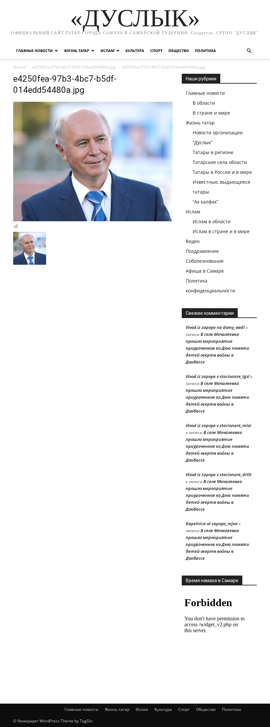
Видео (193, 241)
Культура (134, 50)
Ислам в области (211, 221)
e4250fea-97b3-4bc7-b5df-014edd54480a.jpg (74, 67)
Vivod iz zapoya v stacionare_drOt (218, 474)
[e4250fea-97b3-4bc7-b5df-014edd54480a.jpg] (93, 219)
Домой (19, 67)
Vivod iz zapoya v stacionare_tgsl (218, 376)
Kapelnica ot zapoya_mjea (212, 523)
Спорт (156, 50)
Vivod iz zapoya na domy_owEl (215, 327)
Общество (178, 50)
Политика (205, 50)
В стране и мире (211, 113)
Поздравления (202, 251)
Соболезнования (205, 261)
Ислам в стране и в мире (221, 231)
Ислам (107, 50)
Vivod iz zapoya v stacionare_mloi (218, 425)
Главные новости (34, 50)
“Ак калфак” (205, 202)
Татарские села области (220, 162)
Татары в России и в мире (222, 172)
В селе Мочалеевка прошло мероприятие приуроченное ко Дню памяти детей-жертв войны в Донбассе (217, 348)
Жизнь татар (76, 50)
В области (204, 103)
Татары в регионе (213, 152)
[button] (249, 51)
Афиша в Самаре (205, 271)
